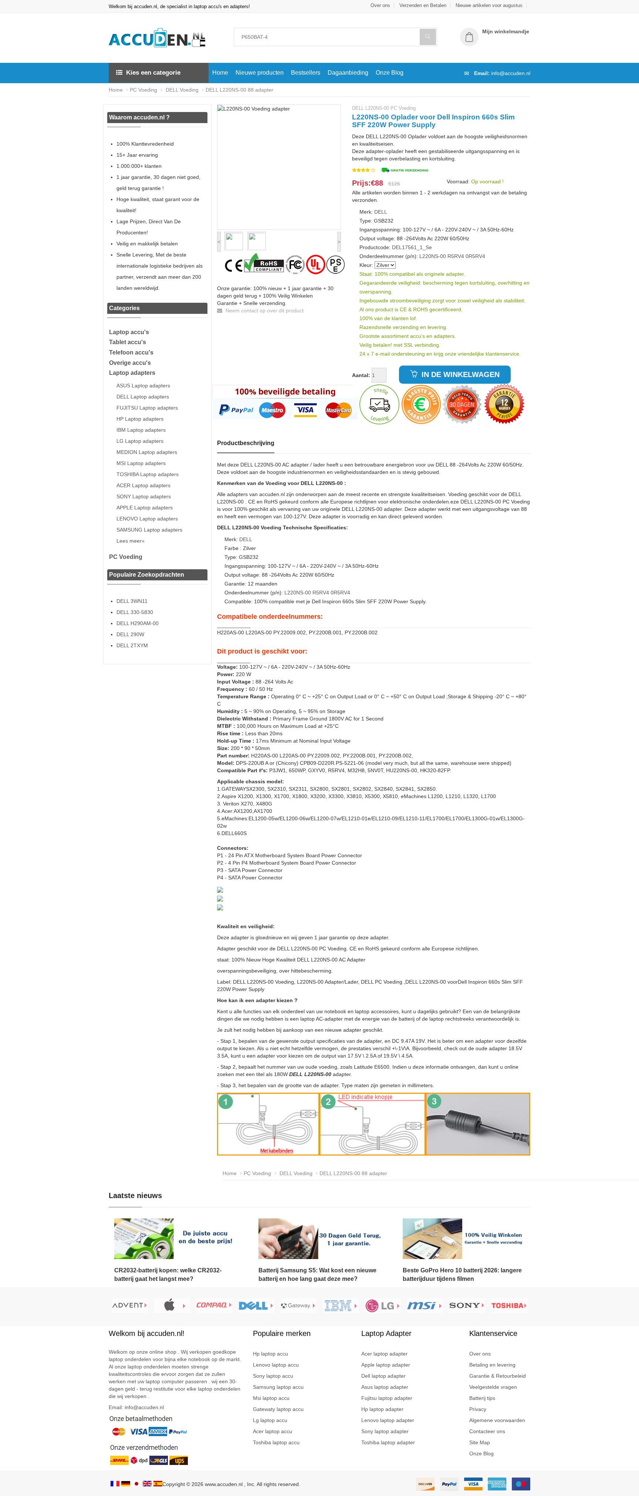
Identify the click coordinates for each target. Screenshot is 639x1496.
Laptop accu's (129, 332)
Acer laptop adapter (384, 1354)
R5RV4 (455, 256)
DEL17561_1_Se (412, 247)
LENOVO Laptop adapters (147, 519)
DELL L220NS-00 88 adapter (239, 90)
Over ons (380, 5)
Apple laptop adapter (385, 1365)
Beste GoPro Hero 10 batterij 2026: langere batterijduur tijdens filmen (462, 1274)
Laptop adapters (132, 373)
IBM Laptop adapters (141, 430)
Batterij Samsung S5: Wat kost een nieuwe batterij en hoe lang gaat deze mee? (317, 1274)
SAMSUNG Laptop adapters (149, 530)
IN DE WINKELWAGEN (459, 374)
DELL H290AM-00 (137, 623)
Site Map (479, 1442)
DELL (380, 212)
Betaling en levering (492, 1365)
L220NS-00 (432, 256)
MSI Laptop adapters (141, 463)
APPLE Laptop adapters (144, 507)
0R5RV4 (475, 256)
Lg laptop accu (270, 1420)
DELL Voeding (181, 90)
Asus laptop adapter (384, 1387)
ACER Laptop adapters (143, 485)
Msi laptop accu (271, 1398)
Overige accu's (130, 363)
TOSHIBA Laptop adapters (147, 474)
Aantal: (361, 375)
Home (220, 72)
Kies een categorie (153, 72)
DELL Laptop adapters (142, 397)
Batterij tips (482, 1398)
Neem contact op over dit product (264, 310)
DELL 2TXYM (132, 645)
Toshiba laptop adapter (388, 1442)
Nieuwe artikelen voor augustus (489, 5)
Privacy (477, 1409)
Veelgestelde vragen (493, 1387)
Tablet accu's (127, 342)
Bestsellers (305, 72)
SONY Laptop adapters (143, 496)
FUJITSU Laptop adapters (147, 408)
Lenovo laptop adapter (387, 1420)
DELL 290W (130, 634)
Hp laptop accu (270, 1354)
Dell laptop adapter (383, 1376)
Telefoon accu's (131, 352)
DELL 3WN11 (132, 601)
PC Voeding (143, 90)
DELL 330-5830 (134, 612)
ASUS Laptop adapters (143, 386)
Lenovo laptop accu (276, 1365)
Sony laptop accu (273, 1376)
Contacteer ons (487, 1431)
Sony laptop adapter (385, 1431)
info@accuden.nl (510, 73)
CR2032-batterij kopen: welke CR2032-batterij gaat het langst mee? (168, 1274)
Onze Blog (389, 72)
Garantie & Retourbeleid (497, 1376)
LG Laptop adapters (139, 441)
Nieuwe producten (260, 72)
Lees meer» (130, 541)
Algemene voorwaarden (497, 1420)
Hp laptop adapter (382, 1409)
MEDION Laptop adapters (146, 452)
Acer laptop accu (272, 1431)
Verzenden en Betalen (422, 5)
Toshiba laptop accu (276, 1442)
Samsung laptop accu (278, 1387)
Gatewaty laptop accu (278, 1409)
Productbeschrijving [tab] (245, 443)
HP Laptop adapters (139, 419)
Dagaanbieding (348, 72)
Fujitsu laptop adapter (386, 1398)
